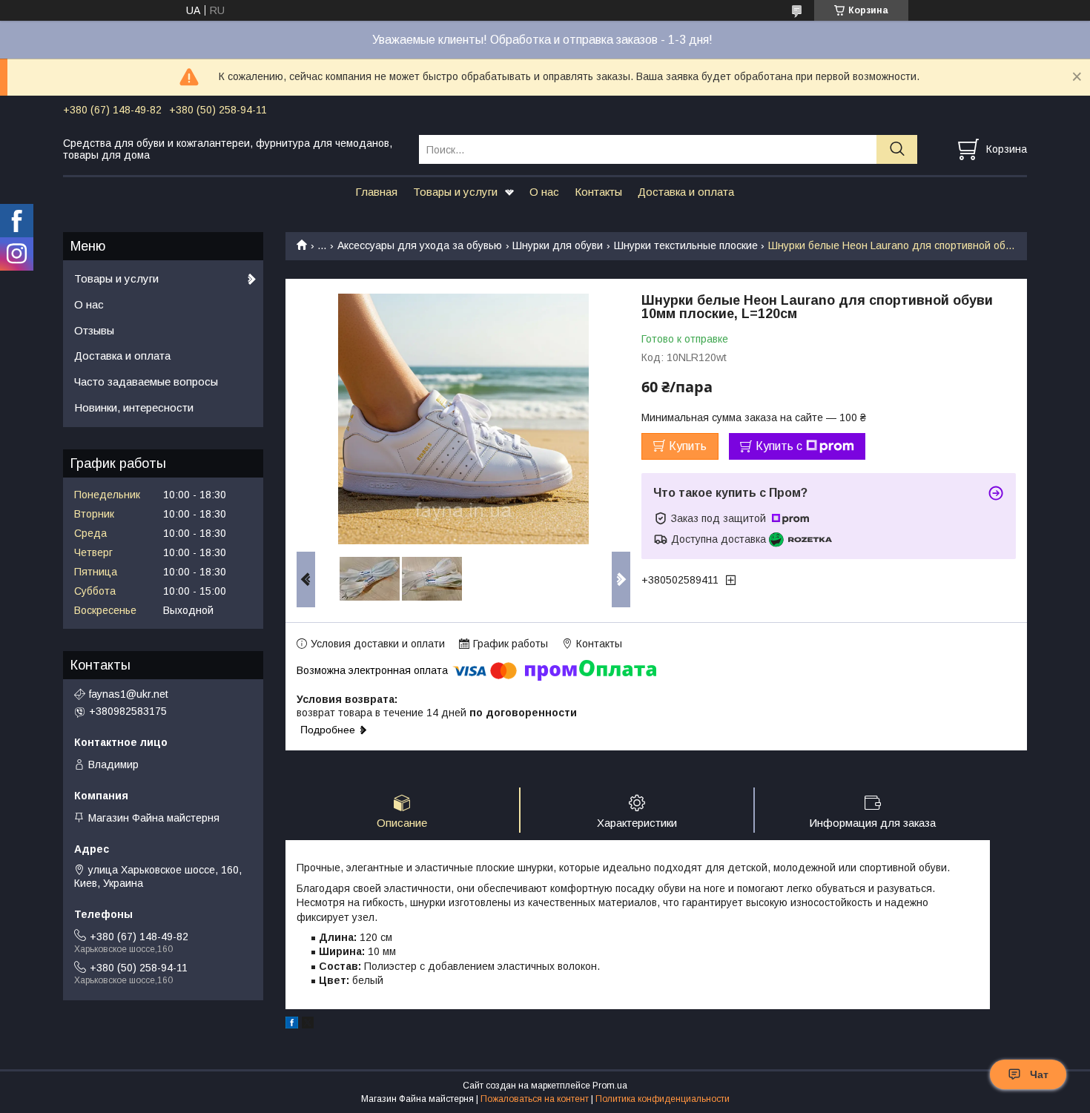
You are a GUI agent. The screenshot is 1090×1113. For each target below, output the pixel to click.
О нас (544, 191)
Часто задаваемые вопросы (146, 381)
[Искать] (896, 149)
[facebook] (291, 1025)
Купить (688, 446)
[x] (308, 1025)
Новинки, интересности (134, 407)
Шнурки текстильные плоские (686, 245)
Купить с (779, 446)
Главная (376, 191)
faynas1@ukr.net (128, 694)
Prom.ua (609, 1085)
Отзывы (94, 330)
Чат (1039, 1074)
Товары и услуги (455, 191)
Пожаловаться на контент (534, 1099)
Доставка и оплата (686, 191)
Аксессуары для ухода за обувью (419, 245)
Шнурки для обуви (557, 245)
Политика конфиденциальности (662, 1099)
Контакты (598, 191)
